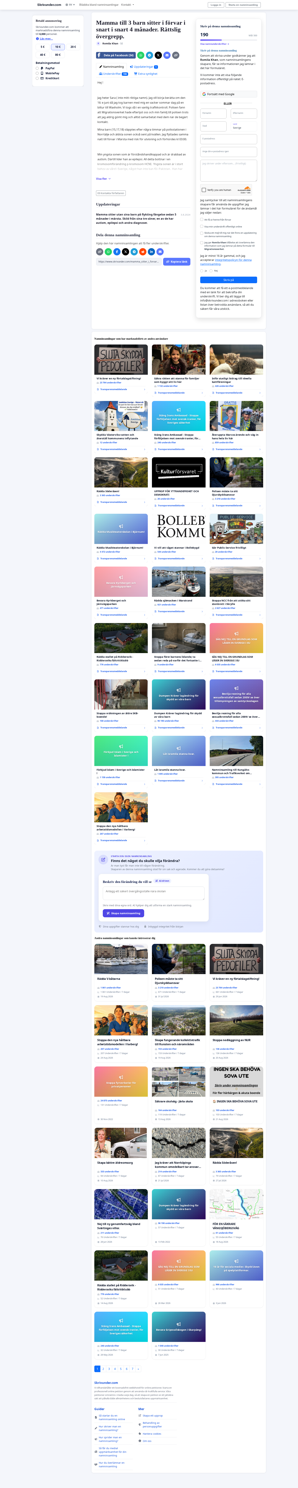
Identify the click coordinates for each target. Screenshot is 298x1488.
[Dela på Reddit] (142, 251)
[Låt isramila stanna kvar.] (178, 760)
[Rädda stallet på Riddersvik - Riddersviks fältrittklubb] (121, 649)
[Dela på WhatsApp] (140, 55)
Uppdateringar (145, 67)
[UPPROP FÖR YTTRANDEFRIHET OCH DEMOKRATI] (178, 483)
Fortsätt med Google (220, 94)
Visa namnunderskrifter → (214, 43)
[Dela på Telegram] (149, 55)
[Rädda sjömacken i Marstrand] (178, 591)
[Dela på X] (158, 55)
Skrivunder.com (49, 5)
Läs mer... (46, 39)
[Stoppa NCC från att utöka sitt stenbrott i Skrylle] (236, 593)
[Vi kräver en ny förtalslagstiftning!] (121, 369)
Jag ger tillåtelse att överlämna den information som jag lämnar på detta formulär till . (229, 246)
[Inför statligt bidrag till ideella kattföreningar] (236, 371)
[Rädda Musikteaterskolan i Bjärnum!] (121, 538)
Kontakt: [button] (126, 4)
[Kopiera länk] (175, 55)
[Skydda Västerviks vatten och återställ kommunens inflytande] (121, 427)
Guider (99, 1409)
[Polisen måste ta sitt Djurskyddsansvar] (236, 483)
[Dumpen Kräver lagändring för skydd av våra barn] (178, 705)
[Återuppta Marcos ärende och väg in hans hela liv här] (236, 427)
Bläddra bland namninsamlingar (98, 4)
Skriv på (228, 280)
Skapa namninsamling (125, 913)
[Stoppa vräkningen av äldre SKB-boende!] (121, 705)
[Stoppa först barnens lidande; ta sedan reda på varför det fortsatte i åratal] (178, 649)
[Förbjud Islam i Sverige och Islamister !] (121, 762)
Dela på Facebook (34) (118, 55)
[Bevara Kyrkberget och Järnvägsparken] (121, 593)
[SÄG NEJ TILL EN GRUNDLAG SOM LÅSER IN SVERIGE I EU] (236, 649)
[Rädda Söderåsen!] (121, 481)
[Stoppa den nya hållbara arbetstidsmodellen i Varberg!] (121, 818)
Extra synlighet (147, 74)
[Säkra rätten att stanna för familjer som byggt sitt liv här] (178, 371)
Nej (216, 270)
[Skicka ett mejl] (167, 55)
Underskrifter (114, 74)
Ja (206, 270)
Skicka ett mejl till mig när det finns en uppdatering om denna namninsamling (230, 234)
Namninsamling (113, 67)
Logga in (216, 4)
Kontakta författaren (112, 193)
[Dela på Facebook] (117, 251)
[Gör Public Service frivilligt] (236, 538)
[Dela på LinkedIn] (151, 251)
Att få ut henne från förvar (217, 219)
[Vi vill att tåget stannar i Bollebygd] (178, 538)
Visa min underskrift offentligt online (223, 226)
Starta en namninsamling (243, 4)
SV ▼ (72, 4)
